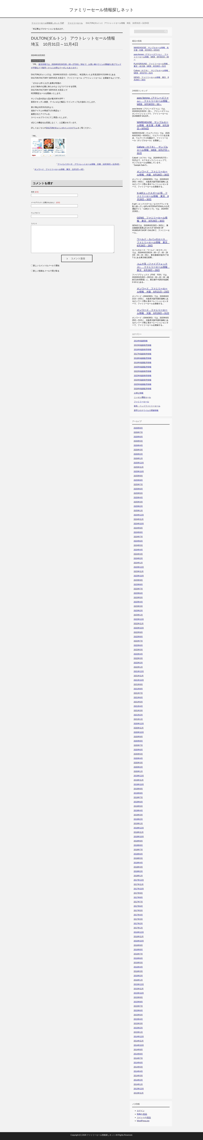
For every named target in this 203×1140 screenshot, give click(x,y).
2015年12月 (139, 984)
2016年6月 (138, 958)
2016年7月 (138, 954)
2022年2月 (138, 663)
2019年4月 (138, 811)
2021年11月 (139, 676)
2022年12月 (139, 619)
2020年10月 (139, 732)
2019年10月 (139, 784)
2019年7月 (138, 797)
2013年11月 (139, 1093)
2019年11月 (139, 780)
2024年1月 (138, 563)
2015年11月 (139, 989)
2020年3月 (138, 763)
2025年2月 (138, 506)
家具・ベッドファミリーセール (147, 406)
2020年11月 (139, 728)
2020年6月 (138, 750)
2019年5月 (138, 806)
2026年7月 (138, 432)
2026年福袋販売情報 (142, 389)
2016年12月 (139, 932)
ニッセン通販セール (142, 397)
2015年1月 (138, 1032)
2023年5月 (138, 598)
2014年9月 (138, 1050)
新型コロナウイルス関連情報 (146, 410)
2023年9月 (138, 580)
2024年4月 (138, 550)
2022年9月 (138, 632)
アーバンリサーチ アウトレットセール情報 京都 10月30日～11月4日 (88, 164)
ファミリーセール (38, 61)
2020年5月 (138, 754)
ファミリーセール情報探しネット (101, 9)
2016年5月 (138, 963)
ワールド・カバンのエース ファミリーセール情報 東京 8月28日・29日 (153, 242)
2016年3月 (138, 971)
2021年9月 (138, 684)
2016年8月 (138, 950)
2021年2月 (138, 715)
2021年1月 (138, 719)
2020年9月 (138, 737)
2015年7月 (138, 1006)
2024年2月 (138, 558)
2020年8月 (138, 741)
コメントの (144, 1118)
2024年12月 (139, 515)
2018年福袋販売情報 (142, 358)
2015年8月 (138, 1002)
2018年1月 (138, 876)
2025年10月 (139, 471)
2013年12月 (139, 1089)
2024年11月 (139, 519)
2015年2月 (138, 1028)
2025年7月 (138, 485)
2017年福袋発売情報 (142, 354)
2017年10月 (139, 889)
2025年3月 (138, 502)
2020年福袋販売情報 (142, 367)
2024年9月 (138, 528)
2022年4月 (138, 654)
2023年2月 (138, 611)
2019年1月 (138, 824)
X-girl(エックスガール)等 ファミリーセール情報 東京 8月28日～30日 (153, 196)
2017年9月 (138, 893)
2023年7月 (138, 589)
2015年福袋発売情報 (142, 345)
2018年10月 (139, 837)
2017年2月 (138, 924)
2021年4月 (138, 706)
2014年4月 (138, 1071)
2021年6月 (138, 698)
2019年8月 (138, 793)
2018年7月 (138, 850)
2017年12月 (139, 880)
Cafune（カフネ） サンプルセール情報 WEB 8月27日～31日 (153, 150)
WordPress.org (143, 1121)
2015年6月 (138, 1010)
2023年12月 (139, 567)
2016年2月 (138, 976)
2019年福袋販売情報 (142, 363)
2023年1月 (138, 615)
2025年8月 (138, 480)
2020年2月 (138, 767)
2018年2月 (138, 871)
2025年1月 (138, 511)
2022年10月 (139, 628)
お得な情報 (138, 393)
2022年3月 (138, 658)
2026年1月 (138, 458)
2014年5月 (138, 1067)
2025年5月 (138, 493)
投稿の (142, 1114)
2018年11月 (139, 832)
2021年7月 (138, 693)
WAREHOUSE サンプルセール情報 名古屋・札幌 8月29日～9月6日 (153, 125)
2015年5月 (138, 1015)
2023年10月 (139, 576)
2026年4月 (138, 445)
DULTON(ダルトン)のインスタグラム (62, 128)
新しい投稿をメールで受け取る (46, 271)
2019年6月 (138, 802)
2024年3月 (138, 554)
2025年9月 (138, 476)
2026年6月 (138, 437)
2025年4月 (138, 498)
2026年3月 (138, 450)
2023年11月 (139, 571)
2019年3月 (138, 815)
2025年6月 (138, 489)
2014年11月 (139, 1041)
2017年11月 (139, 884)
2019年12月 (139, 776)
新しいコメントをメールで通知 (46, 266)
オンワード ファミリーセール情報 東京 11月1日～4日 (59, 169)
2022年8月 (138, 637)
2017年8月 (138, 897)
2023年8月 (138, 585)
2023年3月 (138, 606)
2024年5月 (138, 545)
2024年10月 (139, 524)
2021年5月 (138, 702)
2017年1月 (138, 928)
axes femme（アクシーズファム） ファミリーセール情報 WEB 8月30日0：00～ (151, 56)
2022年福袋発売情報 (142, 371)
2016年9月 (138, 945)
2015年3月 (138, 1024)
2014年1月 (138, 1084)
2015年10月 (139, 993)
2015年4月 (138, 1019)
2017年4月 (138, 915)
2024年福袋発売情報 (142, 380)
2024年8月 (138, 532)
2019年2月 (138, 819)
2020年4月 (138, 758)
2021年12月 (139, 671)
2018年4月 (138, 863)
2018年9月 (138, 841)
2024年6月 (138, 541)
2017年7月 (138, 902)
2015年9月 (138, 997)
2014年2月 (138, 1080)
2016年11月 (139, 937)
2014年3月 (138, 1076)
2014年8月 (138, 1054)
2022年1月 (138, 667)
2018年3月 (138, 867)
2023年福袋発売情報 (142, 376)
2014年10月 (139, 1045)
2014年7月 (138, 1058)
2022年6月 (138, 645)
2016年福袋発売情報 (142, 350)
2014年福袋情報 (141, 341)
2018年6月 (138, 854)
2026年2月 (138, 454)
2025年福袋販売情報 (142, 384)
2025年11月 (139, 467)
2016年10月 (139, 941)
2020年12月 (139, 724)
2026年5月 (138, 441)
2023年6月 (138, 593)
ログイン (140, 1111)
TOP (47, 23)
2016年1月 (138, 980)
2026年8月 (138, 428)
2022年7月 (138, 641)
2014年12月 (139, 1037)
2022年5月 (138, 650)
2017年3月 (138, 919)
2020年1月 (138, 771)
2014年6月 (138, 1063)
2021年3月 (138, 711)
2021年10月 (139, 680)
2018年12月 (139, 828)
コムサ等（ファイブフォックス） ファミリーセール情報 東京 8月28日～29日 (153, 267)
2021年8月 (138, 689)
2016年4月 (138, 967)
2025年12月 (139, 463)
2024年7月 (138, 537)
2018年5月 (138, 858)
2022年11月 (139, 624)
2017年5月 (138, 911)
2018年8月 (138, 845)
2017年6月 (138, 906)
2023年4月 (138, 602)
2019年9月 (138, 789)
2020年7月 (138, 745)
